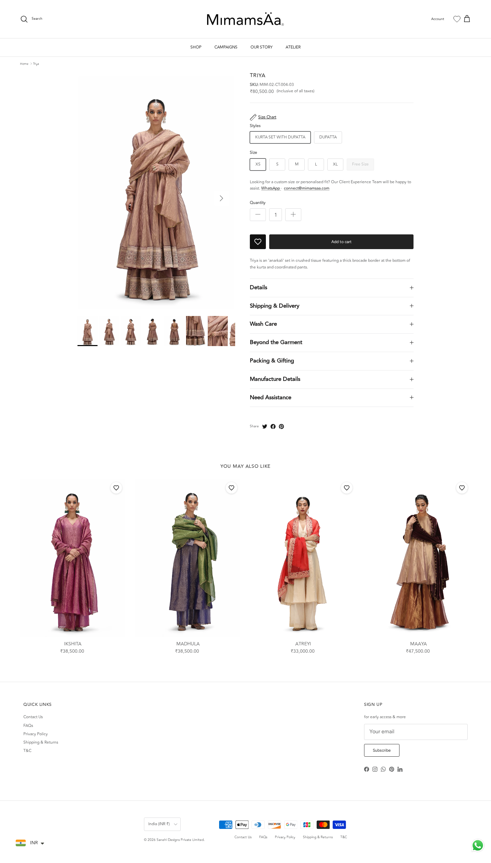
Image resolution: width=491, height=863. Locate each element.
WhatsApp (271, 188)
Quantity (258, 203)
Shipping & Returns (40, 742)
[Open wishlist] (457, 19)
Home (24, 63)
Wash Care (263, 324)
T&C (27, 751)
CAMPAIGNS (225, 47)
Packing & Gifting (272, 360)
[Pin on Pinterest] (281, 426)
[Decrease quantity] (258, 214)
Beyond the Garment (276, 342)
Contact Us (33, 717)
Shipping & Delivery (274, 306)
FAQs (28, 726)
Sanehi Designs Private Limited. (181, 840)
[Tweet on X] (264, 426)
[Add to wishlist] (116, 488)
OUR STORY (262, 47)
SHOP (195, 47)
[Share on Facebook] (273, 426)
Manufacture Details (275, 379)
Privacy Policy (35, 734)
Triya (36, 63)
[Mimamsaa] (245, 19)
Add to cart (341, 241)
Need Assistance (270, 397)
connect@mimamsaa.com (306, 188)
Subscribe (382, 750)
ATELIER (293, 47)
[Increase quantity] (293, 214)
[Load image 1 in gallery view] (156, 191)
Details (258, 287)
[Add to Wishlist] (258, 241)
